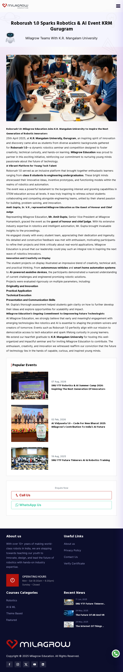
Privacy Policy (72, 550)
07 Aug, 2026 (58, 381)
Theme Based (14, 613)
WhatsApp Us (30, 505)
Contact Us (71, 556)
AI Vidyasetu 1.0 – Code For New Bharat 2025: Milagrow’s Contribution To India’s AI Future (78, 425)
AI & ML (11, 607)
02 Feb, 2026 (58, 419)
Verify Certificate (74, 563)
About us (69, 543)
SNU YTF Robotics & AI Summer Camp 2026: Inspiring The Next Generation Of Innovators (78, 387)
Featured (11, 619)
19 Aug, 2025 (58, 456)
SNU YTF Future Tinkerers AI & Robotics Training (80, 460)
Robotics (11, 600)
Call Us (24, 495)
